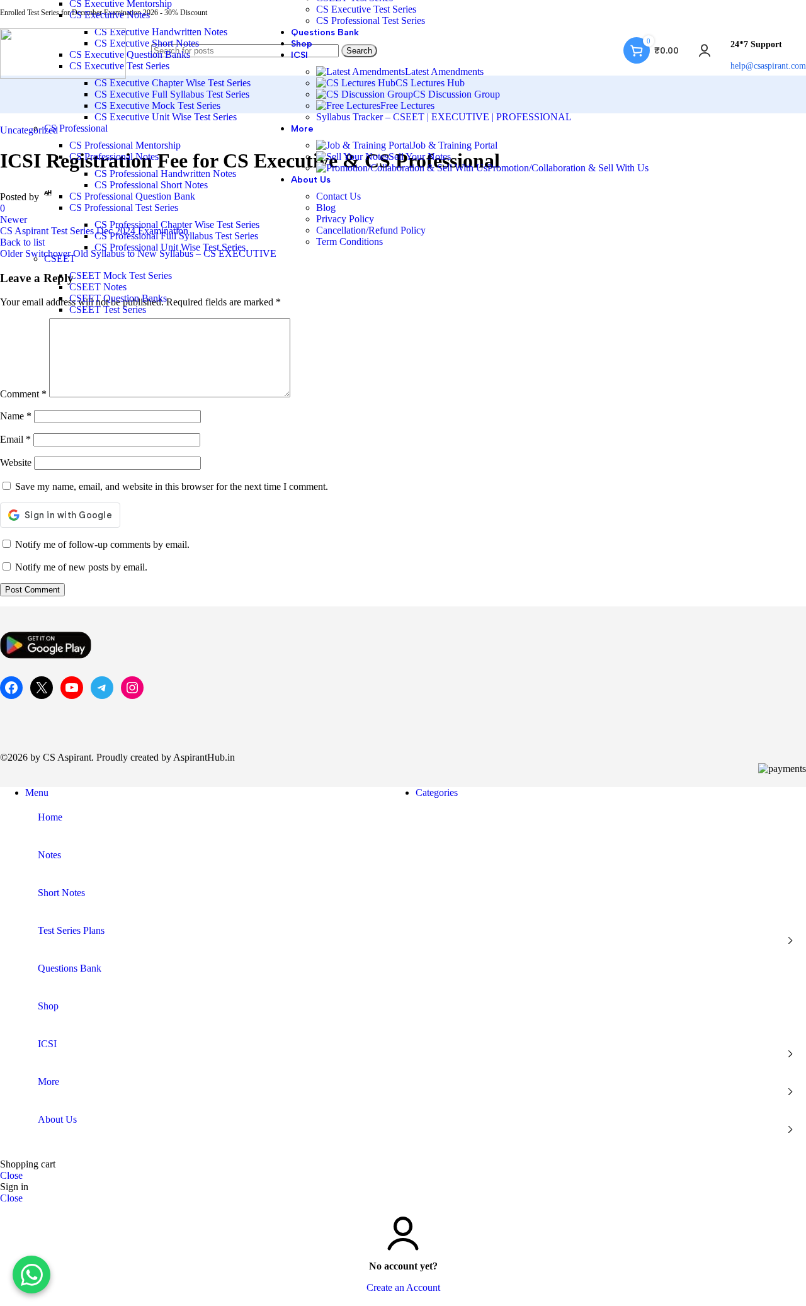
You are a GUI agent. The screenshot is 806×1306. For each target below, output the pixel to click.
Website (15, 462)
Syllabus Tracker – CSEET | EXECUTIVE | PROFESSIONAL (444, 116)
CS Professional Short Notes (151, 184)
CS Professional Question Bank (132, 196)
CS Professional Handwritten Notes (165, 173)
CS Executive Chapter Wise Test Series (172, 82)
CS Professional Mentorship (125, 145)
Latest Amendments (444, 71)
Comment (23, 394)
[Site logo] (63, 75)
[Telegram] (102, 687)
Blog (326, 207)
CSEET (60, 258)
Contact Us (338, 196)
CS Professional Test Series (123, 207)
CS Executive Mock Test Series (157, 105)
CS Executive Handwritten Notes (160, 31)
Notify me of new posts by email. (81, 567)
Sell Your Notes (420, 156)
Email (15, 439)
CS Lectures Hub (430, 82)
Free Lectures (407, 105)
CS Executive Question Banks (129, 54)
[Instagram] (132, 687)
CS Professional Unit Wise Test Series (170, 247)
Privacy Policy (345, 218)
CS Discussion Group (456, 94)
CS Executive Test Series (366, 9)
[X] (41, 687)
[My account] (704, 50)
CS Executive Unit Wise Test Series (165, 116)
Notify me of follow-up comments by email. (102, 544)
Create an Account (403, 1287)
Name (15, 416)
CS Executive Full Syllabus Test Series (171, 94)
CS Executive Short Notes (146, 43)
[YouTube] (71, 687)
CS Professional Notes (114, 156)
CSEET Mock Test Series (120, 275)
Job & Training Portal (454, 145)
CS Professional (76, 128)
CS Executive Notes (109, 14)
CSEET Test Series (107, 309)
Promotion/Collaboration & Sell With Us (568, 167)
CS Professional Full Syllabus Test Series (176, 235)
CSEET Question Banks (118, 298)
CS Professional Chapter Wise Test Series (176, 224)
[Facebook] (11, 687)
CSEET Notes (98, 286)
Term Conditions (349, 241)
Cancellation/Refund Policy (371, 230)
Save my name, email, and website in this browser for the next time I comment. (171, 486)
